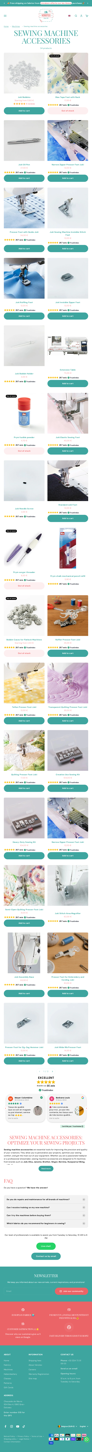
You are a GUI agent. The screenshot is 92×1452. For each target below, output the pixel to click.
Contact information (12, 1442)
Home (6, 26)
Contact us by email (46, 1256)
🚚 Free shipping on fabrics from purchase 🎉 (46, 3)
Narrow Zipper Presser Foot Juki (68, 164)
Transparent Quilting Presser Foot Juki (67, 707)
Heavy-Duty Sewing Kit (24, 842)
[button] (69, 16)
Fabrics (7, 1365)
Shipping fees (35, 1360)
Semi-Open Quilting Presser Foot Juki (24, 909)
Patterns (8, 1383)
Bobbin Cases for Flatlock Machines (24, 639)
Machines (16, 26)
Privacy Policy (23, 1436)
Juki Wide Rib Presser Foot (68, 1047)
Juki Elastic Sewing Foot (68, 437)
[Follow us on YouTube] (17, 1426)
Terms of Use (37, 1436)
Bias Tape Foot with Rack (67, 97)
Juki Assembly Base (24, 977)
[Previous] (4, 3)
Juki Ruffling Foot (24, 302)
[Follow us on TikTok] (23, 1426)
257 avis (51, 1085)
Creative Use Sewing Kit (68, 774)
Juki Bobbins (24, 97)
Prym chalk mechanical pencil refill (67, 576)
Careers (32, 1369)
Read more (46, 1169)
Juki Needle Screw (24, 508)
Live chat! (46, 1246)
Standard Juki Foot (67, 505)
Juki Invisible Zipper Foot (67, 302)
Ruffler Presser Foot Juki (67, 639)
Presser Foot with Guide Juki (24, 232)
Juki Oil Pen (24, 164)
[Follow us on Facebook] (5, 1426)
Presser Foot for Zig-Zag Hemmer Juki (24, 1047)
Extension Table (68, 370)
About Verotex (35, 1365)
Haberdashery (10, 1374)
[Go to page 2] (52, 1071)
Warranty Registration (39, 1374)
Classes (7, 1378)
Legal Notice (24, 1439)
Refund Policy (9, 1436)
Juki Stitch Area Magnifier (68, 913)
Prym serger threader (24, 572)
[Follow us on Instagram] (11, 1426)
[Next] (87, 3)
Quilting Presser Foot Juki (24, 774)
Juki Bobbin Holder (24, 373)
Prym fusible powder (24, 437)
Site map (33, 1378)
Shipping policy (10, 1439)
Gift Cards (8, 1387)
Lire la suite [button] (13, 1118)
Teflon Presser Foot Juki (24, 707)
